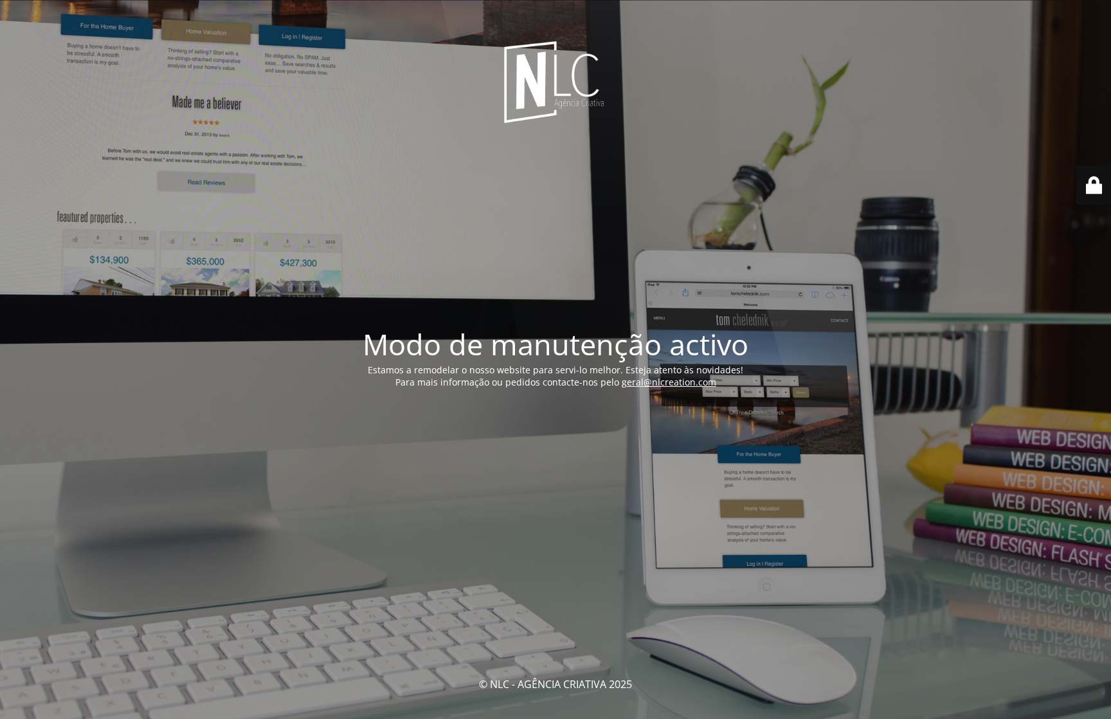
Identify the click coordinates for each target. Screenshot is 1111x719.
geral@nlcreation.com (669, 382)
